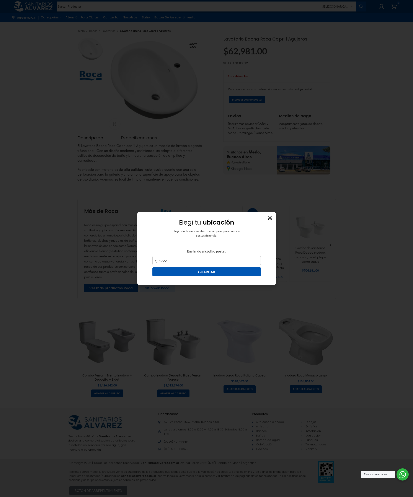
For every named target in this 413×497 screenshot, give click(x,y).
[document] (206, 248)
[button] (270, 218)
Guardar (206, 272)
